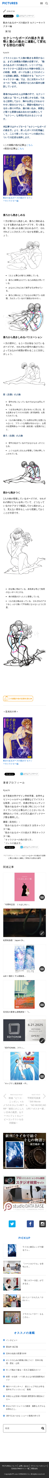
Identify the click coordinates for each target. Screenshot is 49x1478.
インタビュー (11, 1340)
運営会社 (34, 1468)
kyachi (6, 52)
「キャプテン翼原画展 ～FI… (15, 1083)
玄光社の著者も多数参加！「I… (16, 1012)
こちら (29, 145)
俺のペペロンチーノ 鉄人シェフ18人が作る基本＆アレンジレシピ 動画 (25, 1388)
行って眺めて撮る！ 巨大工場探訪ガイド (23, 1370)
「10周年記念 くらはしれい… (16, 904)
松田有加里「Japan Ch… (14, 940)
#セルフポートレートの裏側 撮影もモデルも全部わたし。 (25, 1407)
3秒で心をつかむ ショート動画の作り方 (23, 1416)
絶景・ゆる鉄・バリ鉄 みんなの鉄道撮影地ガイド (25, 1378)
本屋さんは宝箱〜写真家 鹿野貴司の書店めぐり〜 (25, 1397)
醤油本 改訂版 (12, 1347)
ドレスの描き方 (13, 843)
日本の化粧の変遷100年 (16, 1353)
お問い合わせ (24, 1466)
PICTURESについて (9, 1466)
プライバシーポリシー (38, 1466)
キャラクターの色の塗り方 (18, 839)
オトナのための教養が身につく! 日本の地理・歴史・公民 (24, 1361)
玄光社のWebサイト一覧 (20, 1468)
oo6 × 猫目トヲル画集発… (14, 976)
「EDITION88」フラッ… (13, 1048)
